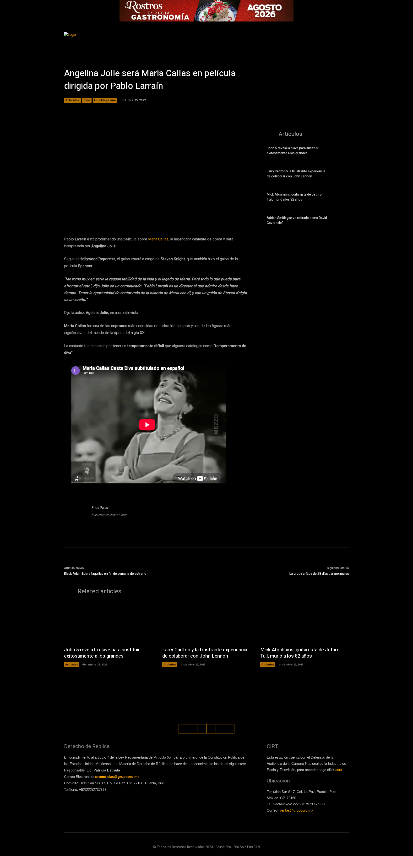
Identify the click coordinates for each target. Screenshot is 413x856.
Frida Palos (100, 507)
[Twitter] (328, 41)
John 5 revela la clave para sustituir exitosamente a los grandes (293, 151)
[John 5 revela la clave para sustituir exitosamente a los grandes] (340, 151)
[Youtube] (345, 41)
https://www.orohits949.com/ (109, 515)
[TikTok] (319, 41)
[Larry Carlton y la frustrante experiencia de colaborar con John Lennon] (340, 174)
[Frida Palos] (75, 516)
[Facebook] (301, 41)
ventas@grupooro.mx (296, 810)
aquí (338, 769)
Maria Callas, (158, 239)
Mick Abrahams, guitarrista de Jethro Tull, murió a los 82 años (294, 197)
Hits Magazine (105, 100)
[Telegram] (131, 217)
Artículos (72, 100)
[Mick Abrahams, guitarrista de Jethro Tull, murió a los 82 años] (340, 198)
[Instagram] (310, 41)
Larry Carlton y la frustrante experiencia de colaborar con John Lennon (296, 174)
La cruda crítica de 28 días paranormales (319, 573)
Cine (86, 100)
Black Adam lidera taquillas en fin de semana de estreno (105, 573)
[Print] (164, 217)
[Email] (153, 217)
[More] (175, 217)
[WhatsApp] (336, 41)
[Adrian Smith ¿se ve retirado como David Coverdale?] (340, 221)
